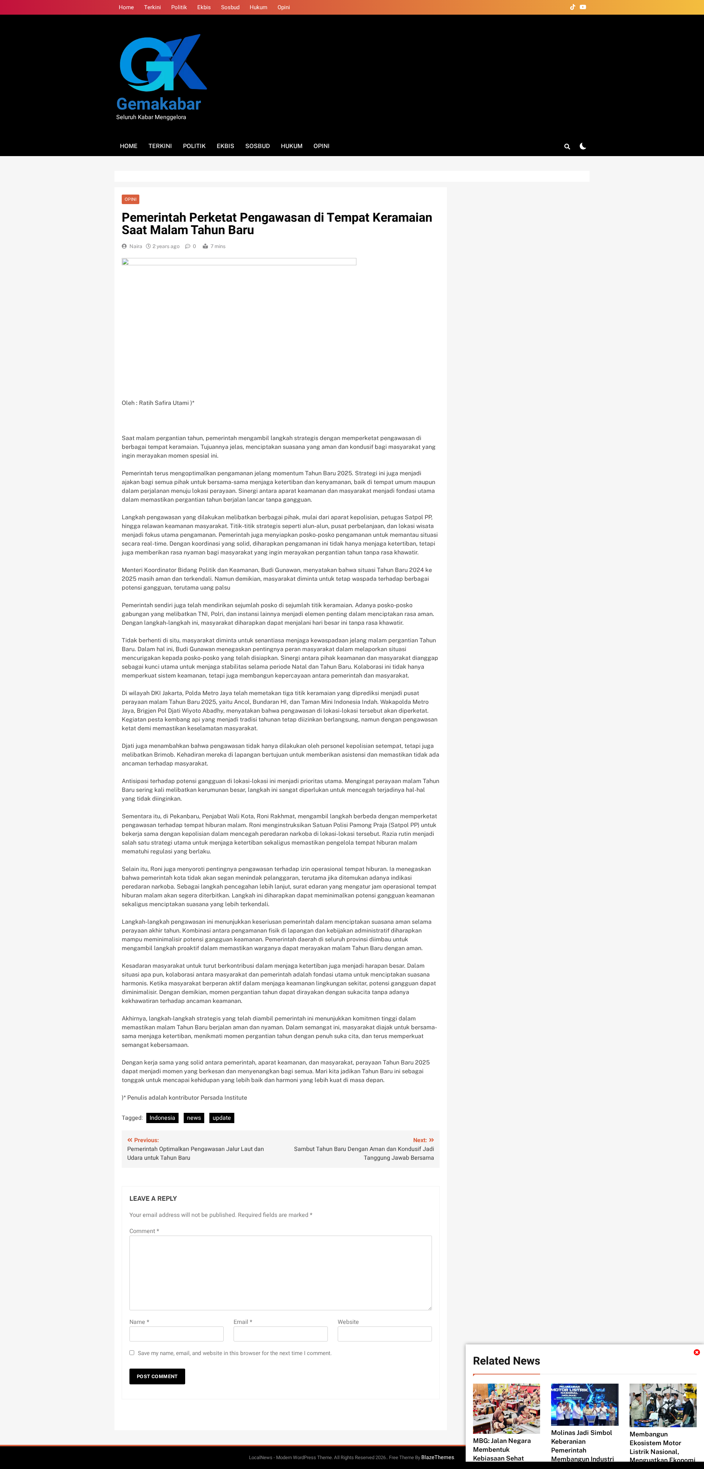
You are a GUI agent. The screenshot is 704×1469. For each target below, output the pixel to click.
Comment (144, 1231)
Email (243, 1322)
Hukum (258, 7)
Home (126, 7)
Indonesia (162, 1118)
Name (139, 1322)
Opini (284, 7)
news (194, 1118)
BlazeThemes (437, 1457)
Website (348, 1322)
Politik (179, 7)
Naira (135, 246)
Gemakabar (158, 104)
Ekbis (204, 7)
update (222, 1118)
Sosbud (230, 7)
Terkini (152, 7)
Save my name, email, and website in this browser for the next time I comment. (235, 1353)
